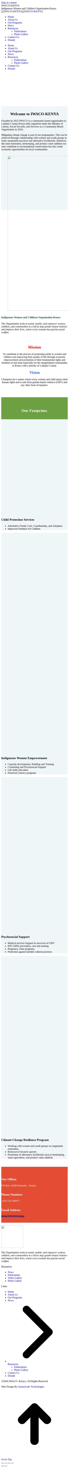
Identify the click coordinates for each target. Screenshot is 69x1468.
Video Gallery (15, 1278)
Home (11, 1291)
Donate (11, 1375)
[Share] (5, 1463)
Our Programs (15, 1297)
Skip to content (9, 2)
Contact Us (13, 1372)
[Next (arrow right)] (5, 1466)
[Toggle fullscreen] (9, 1463)
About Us (13, 1294)
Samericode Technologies (31, 1386)
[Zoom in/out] (12, 1463)
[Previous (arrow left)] (2, 1466)
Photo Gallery (15, 1280)
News (11, 1272)
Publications (14, 1275)
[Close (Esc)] (2, 1463)
